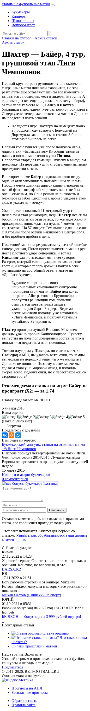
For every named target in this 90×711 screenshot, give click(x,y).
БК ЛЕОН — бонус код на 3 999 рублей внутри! (41, 616)
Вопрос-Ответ (23, 25)
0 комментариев (15, 479)
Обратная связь (24, 701)
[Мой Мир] (18, 435)
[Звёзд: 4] (60, 417)
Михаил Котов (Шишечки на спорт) (31, 595)
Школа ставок (23, 21)
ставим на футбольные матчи (26, 4)
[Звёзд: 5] (76, 417)
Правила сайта (24, 705)
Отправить (57, 510)
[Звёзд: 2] (26, 417)
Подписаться (12, 667)
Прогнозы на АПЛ (27, 688)
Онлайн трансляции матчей (34, 646)
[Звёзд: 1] (10, 417)
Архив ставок (13, 42)
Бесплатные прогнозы (30, 692)
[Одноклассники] (11, 435)
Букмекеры (21, 12)
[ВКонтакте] (5, 435)
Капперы (19, 16)
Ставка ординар (55, 633)
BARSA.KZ (11, 569)
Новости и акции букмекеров (26, 475)
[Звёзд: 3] (43, 417)
